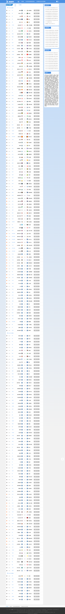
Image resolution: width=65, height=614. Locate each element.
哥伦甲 (12, 230)
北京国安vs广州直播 (47, 96)
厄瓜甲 (12, 160)
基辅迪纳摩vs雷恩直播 (52, 76)
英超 (12, 344)
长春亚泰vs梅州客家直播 (51, 83)
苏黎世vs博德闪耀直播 (53, 77)
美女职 (12, 45)
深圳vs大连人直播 (52, 92)
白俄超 (12, 423)
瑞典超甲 (13, 403)
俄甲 (12, 324)
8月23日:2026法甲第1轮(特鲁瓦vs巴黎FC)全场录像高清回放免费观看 (52, 56)
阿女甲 (12, 289)
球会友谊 (13, 63)
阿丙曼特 (13, 48)
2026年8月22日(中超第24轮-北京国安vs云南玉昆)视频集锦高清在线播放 (52, 37)
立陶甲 (12, 330)
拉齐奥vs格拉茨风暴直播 (53, 78)
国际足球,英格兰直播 (48, 99)
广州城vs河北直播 (47, 90)
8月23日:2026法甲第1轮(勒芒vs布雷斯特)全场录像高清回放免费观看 (52, 52)
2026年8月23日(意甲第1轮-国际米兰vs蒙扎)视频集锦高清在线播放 (52, 33)
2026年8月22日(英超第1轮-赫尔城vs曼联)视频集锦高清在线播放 (52, 39)
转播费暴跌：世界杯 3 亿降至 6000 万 (50, 23)
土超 (12, 86)
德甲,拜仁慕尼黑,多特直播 (51, 104)
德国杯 (12, 359)
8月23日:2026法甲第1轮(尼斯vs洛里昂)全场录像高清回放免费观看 (52, 65)
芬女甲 (12, 382)
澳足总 (12, 517)
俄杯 (12, 526)
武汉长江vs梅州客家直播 (53, 90)
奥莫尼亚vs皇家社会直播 (48, 79)
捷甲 (12, 39)
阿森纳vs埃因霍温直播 (50, 80)
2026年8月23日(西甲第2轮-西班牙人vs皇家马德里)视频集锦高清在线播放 (52, 30)
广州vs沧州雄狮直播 (47, 91)
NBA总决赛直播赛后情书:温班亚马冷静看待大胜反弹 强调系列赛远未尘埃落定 (52, 18)
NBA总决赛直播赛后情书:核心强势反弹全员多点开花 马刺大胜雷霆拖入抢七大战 (52, 13)
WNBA (12, 154)
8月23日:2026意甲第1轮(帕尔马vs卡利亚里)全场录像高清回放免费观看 (52, 58)
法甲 (12, 19)
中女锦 (12, 245)
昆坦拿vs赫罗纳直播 (54, 91)
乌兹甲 (12, 547)
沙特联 (12, 394)
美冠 (12, 485)
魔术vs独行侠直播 (52, 84)
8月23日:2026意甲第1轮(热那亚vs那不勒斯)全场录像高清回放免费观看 (52, 61)
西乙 (12, 142)
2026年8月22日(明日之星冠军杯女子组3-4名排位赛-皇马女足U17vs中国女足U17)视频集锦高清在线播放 (52, 44)
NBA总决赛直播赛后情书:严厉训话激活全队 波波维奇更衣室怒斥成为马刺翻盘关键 (52, 20)
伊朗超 (12, 315)
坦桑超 (12, 318)
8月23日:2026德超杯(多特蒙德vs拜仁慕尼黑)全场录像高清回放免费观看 (52, 68)
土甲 (12, 83)
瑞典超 (12, 400)
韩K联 (12, 350)
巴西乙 (12, 110)
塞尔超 (12, 95)
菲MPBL (13, 268)
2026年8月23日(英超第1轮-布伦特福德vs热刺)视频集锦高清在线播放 (52, 35)
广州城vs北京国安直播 (52, 88)
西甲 (12, 10)
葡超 (12, 145)
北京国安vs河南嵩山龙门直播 (50, 87)
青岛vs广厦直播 (53, 96)
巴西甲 (12, 101)
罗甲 (12, 327)
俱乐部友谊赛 (13, 136)
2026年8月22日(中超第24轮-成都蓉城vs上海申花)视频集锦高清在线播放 (52, 42)
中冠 (12, 271)
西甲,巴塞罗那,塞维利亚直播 (53, 102)
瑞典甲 (12, 409)
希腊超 (12, 36)
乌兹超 (12, 292)
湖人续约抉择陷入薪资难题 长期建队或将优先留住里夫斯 (52, 9)
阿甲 (12, 151)
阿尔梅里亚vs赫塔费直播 (48, 86)
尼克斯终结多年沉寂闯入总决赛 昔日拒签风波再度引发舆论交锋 (52, 11)
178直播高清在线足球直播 (40, 1)
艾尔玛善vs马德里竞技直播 (53, 94)
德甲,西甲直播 (56, 98)
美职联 (12, 192)
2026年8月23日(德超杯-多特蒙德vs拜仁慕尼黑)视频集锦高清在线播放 (52, 32)
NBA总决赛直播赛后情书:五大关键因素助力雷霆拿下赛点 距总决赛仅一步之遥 (52, 16)
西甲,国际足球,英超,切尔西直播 (51, 100)
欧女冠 (12, 584)
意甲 (12, 13)
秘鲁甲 (12, 42)
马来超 (12, 286)
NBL (12, 514)
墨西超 (12, 195)
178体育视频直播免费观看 (29, 1)
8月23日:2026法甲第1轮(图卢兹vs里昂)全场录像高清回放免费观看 (52, 63)
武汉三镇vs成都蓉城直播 (52, 81)
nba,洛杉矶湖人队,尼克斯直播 (49, 98)
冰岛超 (12, 139)
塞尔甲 (12, 57)
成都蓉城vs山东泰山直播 (54, 85)
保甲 (12, 69)
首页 (18, 1)
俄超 (12, 426)
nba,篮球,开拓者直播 (55, 97)
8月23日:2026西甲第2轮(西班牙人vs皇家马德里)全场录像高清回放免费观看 (52, 54)
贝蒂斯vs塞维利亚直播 (51, 93)
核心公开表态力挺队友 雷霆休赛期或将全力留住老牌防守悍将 (52, 7)
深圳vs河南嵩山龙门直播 (54, 95)
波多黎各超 (13, 221)
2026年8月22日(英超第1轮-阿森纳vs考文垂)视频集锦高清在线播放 (52, 46)
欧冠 (12, 593)
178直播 (22, 1)
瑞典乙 (12, 581)
